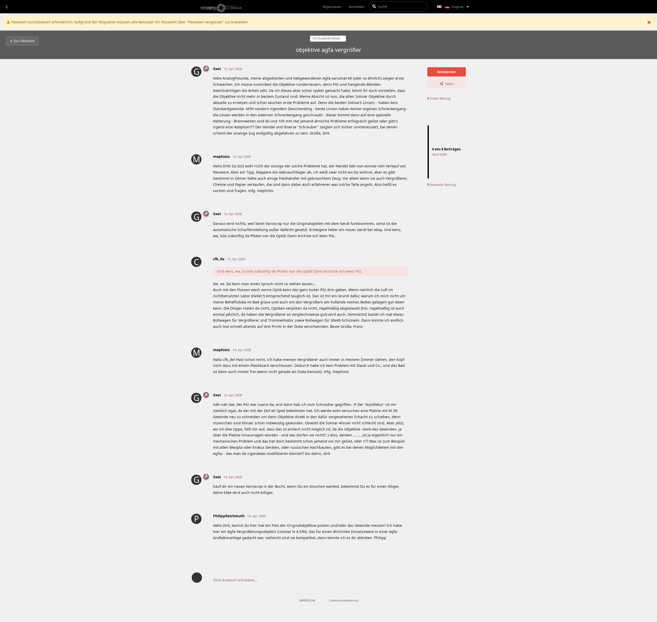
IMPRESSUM (307, 600)
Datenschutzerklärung (343, 600)
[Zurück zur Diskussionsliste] (6, 6)
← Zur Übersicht (22, 41)
